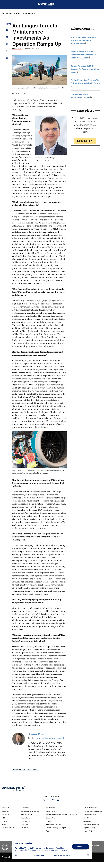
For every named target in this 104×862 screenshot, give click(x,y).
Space (4, 824)
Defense (4, 821)
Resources (24, 828)
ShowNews (87, 821)
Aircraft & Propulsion (24, 13)
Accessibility (7, 857)
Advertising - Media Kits (91, 824)
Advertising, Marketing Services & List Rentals (61, 815)
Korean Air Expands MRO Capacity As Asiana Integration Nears (85, 69)
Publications (25, 818)
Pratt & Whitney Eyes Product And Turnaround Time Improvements (84, 40)
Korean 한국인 (88, 831)
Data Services (25, 821)
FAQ (47, 831)
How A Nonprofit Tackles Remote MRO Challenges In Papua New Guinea (83, 54)
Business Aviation (8, 828)
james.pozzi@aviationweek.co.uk (49, 738)
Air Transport (6, 815)
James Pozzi (17, 48)
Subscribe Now (84, 141)
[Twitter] (44, 800)
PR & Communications (53, 824)
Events (48, 821)
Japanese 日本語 (89, 828)
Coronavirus (19, 770)
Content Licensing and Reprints (56, 828)
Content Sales (50, 818)
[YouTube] (53, 800)
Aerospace (5, 811)
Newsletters (87, 818)
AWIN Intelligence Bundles (30, 811)
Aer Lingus (33, 770)
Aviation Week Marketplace (92, 811)
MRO (10, 13)
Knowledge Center (89, 815)
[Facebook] (48, 800)
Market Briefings (26, 815)
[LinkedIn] (58, 800)
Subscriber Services (52, 811)
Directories (24, 824)
